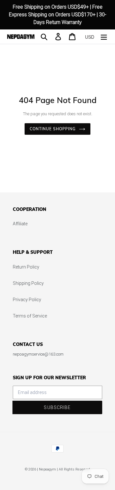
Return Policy (26, 266)
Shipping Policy (28, 283)
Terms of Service (30, 315)
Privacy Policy (27, 299)
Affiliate (20, 223)
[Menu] (104, 37)
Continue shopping (52, 128)
